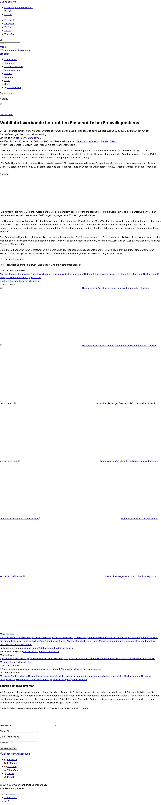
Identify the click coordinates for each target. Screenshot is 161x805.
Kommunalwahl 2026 (31, 648)
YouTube (8, 27)
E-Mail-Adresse (9, 736)
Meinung (8, 77)
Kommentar (6, 725)
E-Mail (113, 141)
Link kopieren (35, 281)
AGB (6, 801)
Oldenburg (9, 63)
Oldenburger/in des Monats (18, 7)
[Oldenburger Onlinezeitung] (15, 753)
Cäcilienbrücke (65, 648)
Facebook (9, 20)
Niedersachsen (12, 70)
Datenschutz (10, 797)
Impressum (10, 794)
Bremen (8, 73)
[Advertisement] (80, 192)
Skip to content (8, 1)
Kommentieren (17, 281)
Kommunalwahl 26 (13, 66)
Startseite (5, 281)
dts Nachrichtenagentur (28, 138)
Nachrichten (10, 59)
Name (4, 731)
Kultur (7, 80)
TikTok (7, 30)
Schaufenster (14, 87)
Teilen (28, 281)
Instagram (9, 23)
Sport (7, 84)
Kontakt (8, 14)
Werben (8, 11)
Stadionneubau (50, 648)
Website (4, 742)
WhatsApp (9, 34)
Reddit (104, 141)
